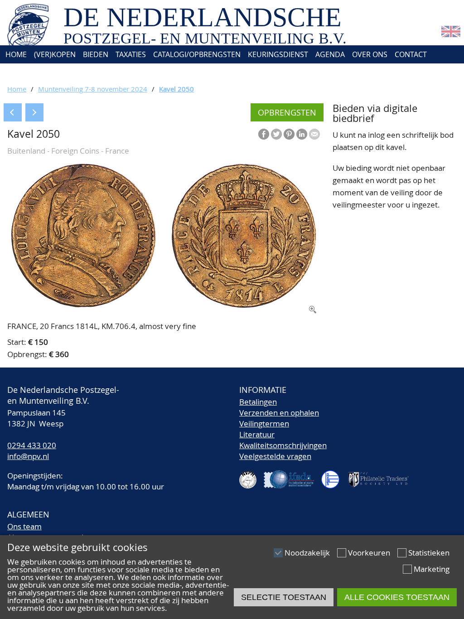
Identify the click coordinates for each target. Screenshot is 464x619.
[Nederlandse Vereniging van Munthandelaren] (334, 475)
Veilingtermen (264, 423)
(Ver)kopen (55, 54)
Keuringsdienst (278, 54)
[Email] (314, 134)
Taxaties (131, 54)
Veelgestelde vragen (275, 456)
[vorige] (13, 112)
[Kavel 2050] (164, 306)
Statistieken (429, 552)
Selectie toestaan (283, 597)
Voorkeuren (369, 552)
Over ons (369, 54)
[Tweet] (276, 134)
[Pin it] (289, 134)
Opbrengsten (287, 112)
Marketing (432, 569)
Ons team (24, 526)
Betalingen (258, 402)
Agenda (330, 54)
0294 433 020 (31, 445)
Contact (411, 54)
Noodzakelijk (307, 552)
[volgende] (34, 112)
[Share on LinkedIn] (301, 134)
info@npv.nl (28, 456)
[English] (450, 34)
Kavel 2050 (176, 88)
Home (15, 54)
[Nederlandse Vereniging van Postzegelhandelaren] (251, 475)
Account (21, 72)
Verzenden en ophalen (279, 412)
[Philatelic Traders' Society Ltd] (382, 475)
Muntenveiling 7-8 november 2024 (92, 88)
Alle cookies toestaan (397, 597)
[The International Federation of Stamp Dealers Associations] (292, 475)
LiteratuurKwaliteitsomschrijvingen (283, 439)
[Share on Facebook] (263, 134)
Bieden (95, 54)
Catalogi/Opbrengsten (197, 54)
